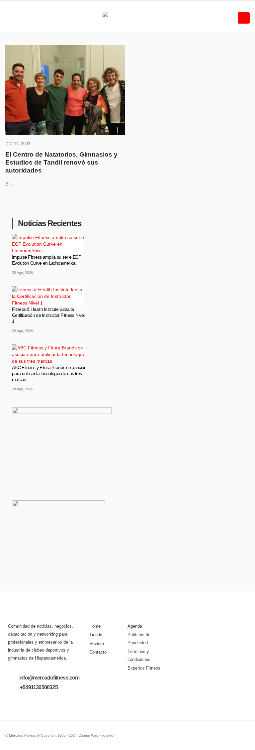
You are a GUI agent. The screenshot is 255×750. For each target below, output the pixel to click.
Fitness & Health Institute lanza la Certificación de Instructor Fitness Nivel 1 (48, 315)
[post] (48, 243)
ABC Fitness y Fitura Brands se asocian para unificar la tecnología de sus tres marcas (49, 373)
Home (95, 626)
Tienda (95, 635)
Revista (96, 643)
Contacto (98, 652)
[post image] (65, 90)
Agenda (135, 626)
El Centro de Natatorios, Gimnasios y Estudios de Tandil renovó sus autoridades (61, 162)
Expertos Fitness (144, 668)
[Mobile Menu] (244, 18)
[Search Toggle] (10, 18)
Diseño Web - (96, 735)
